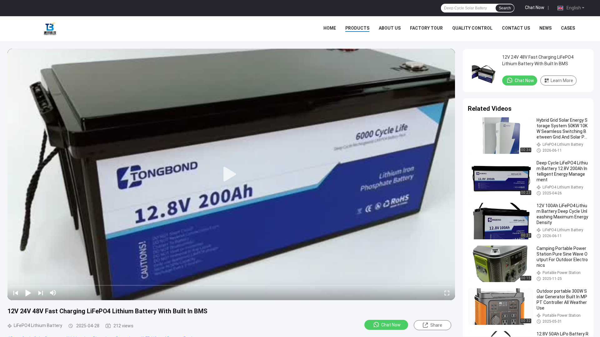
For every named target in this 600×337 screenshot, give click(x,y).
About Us (390, 28)
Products (357, 28)
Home (329, 28)
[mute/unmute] (53, 292)
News (545, 28)
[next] (40, 292)
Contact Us (516, 28)
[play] (231, 174)
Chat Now (534, 7)
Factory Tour (426, 28)
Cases (568, 28)
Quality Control (472, 28)
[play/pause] (28, 292)
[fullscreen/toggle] (447, 292)
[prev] (15, 292)
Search (505, 8)
